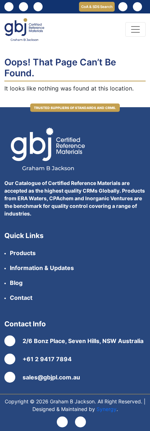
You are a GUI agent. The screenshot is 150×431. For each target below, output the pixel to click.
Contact (21, 297)
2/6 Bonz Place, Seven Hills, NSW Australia (83, 341)
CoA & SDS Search (96, 6)
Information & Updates (42, 267)
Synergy (106, 409)
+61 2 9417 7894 (47, 359)
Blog (16, 282)
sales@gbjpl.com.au (51, 377)
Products (23, 253)
